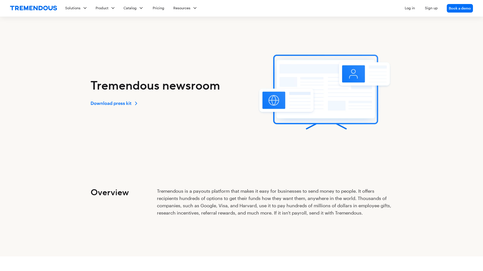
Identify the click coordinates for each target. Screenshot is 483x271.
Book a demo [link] (460, 8)
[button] (267, 8)
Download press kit (111, 103)
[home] (33, 8)
